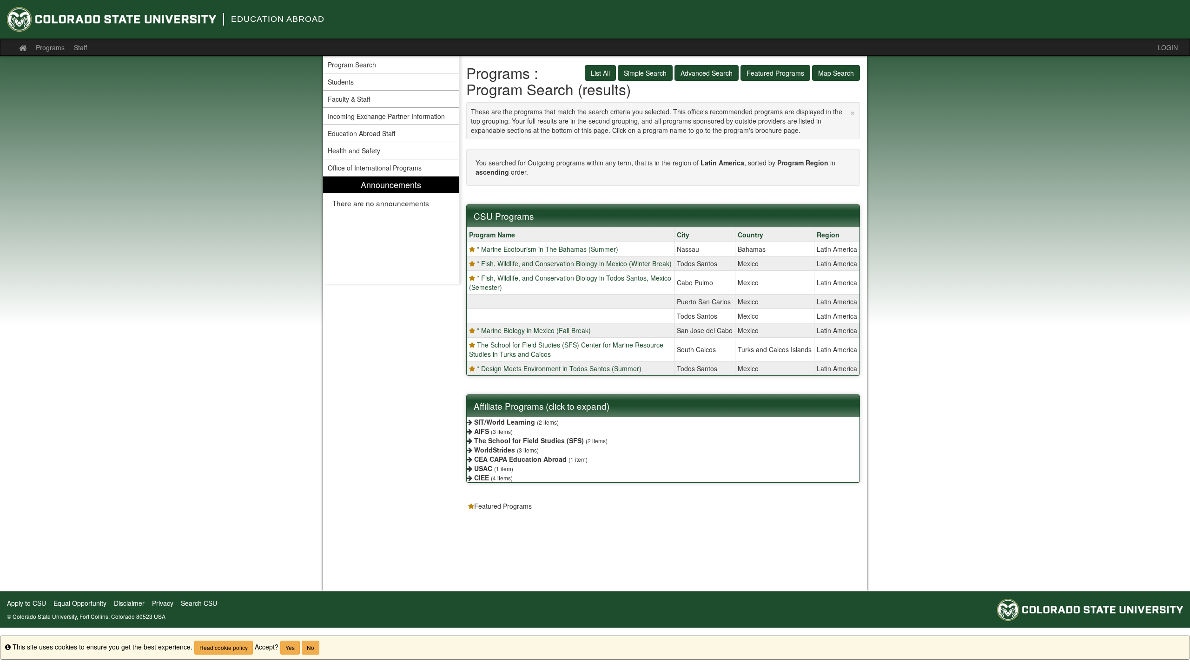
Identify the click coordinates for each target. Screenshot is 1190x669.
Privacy (162, 603)
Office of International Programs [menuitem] (375, 167)
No (310, 647)
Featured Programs (775, 73)
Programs (50, 47)
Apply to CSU (26, 603)
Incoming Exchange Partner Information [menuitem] (386, 116)
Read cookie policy (223, 647)
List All (600, 73)
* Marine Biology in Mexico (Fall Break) (534, 330)
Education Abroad (277, 19)
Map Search (836, 73)
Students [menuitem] (341, 81)
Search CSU (199, 603)
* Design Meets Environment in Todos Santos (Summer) (559, 368)
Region (828, 234)
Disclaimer (129, 603)
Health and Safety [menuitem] (354, 150)
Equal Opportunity (79, 603)
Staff (80, 47)
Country (750, 234)
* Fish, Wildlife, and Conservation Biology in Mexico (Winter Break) (574, 263)
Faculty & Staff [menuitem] (349, 99)
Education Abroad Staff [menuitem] (361, 133)
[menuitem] (391, 230)
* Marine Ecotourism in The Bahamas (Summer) (547, 249)
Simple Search (645, 73)
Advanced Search (707, 73)
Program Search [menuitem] (352, 64)
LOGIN (1168, 47)
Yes (290, 647)
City (683, 234)
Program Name (492, 234)
